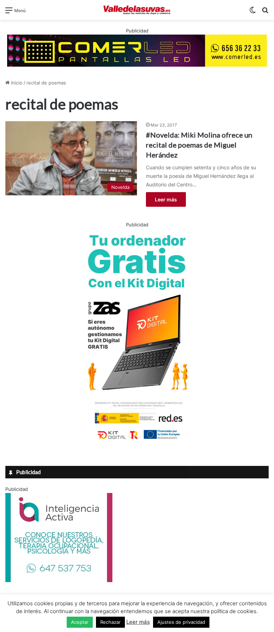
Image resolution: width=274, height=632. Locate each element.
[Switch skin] (252, 13)
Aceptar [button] (79, 622)
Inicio (16, 83)
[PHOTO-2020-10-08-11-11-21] (58, 580)
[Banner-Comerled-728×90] (137, 50)
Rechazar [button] (110, 622)
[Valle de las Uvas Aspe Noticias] (137, 10)
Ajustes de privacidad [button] (181, 622)
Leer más (166, 199)
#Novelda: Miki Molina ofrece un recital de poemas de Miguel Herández (199, 144)
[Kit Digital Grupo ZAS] (137, 440)
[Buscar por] (265, 13)
